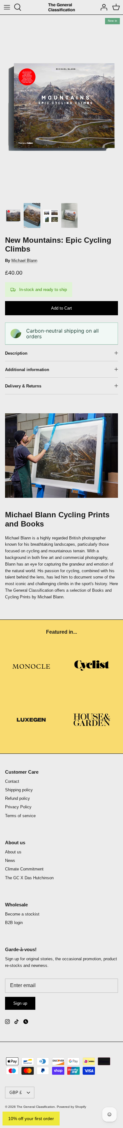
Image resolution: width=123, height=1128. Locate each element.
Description (16, 353)
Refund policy (17, 798)
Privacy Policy (18, 807)
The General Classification (36, 1106)
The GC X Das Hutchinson (29, 877)
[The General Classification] (61, 7)
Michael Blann (24, 260)
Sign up (20, 1003)
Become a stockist (22, 914)
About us (13, 852)
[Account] (102, 7)
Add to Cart (61, 308)
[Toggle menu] (7, 7)
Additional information (27, 369)
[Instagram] (7, 1021)
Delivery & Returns (23, 386)
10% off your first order (31, 1118)
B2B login (14, 922)
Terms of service (20, 815)
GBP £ (15, 1092)
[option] (61, 107)
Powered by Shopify (71, 1106)
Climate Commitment (24, 869)
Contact (12, 781)
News (10, 860)
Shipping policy (19, 790)
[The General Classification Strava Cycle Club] (25, 1021)
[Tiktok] (16, 1021)
